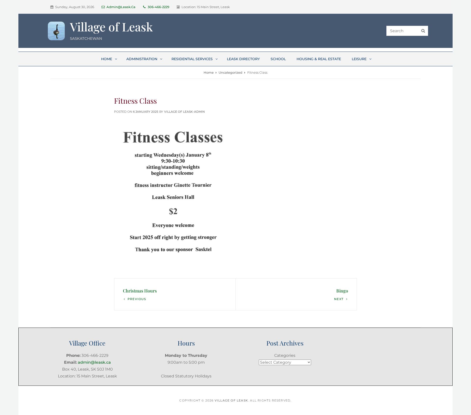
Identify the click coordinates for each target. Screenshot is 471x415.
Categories (284, 355)
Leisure (359, 59)
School (278, 59)
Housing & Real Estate (319, 59)
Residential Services (192, 59)
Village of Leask (111, 26)
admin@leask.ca (120, 7)
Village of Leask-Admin (184, 111)
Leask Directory (243, 59)
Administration (141, 59)
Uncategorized (230, 72)
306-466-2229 (158, 7)
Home (106, 59)
